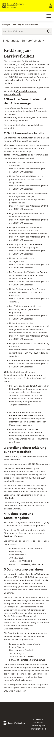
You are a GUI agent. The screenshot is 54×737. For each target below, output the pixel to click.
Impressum (38, 719)
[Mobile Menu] (49, 16)
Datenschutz (38, 722)
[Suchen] (49, 31)
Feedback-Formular (13, 536)
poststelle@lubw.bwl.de (31, 564)
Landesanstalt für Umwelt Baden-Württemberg (17, 5)
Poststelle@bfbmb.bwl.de (32, 660)
